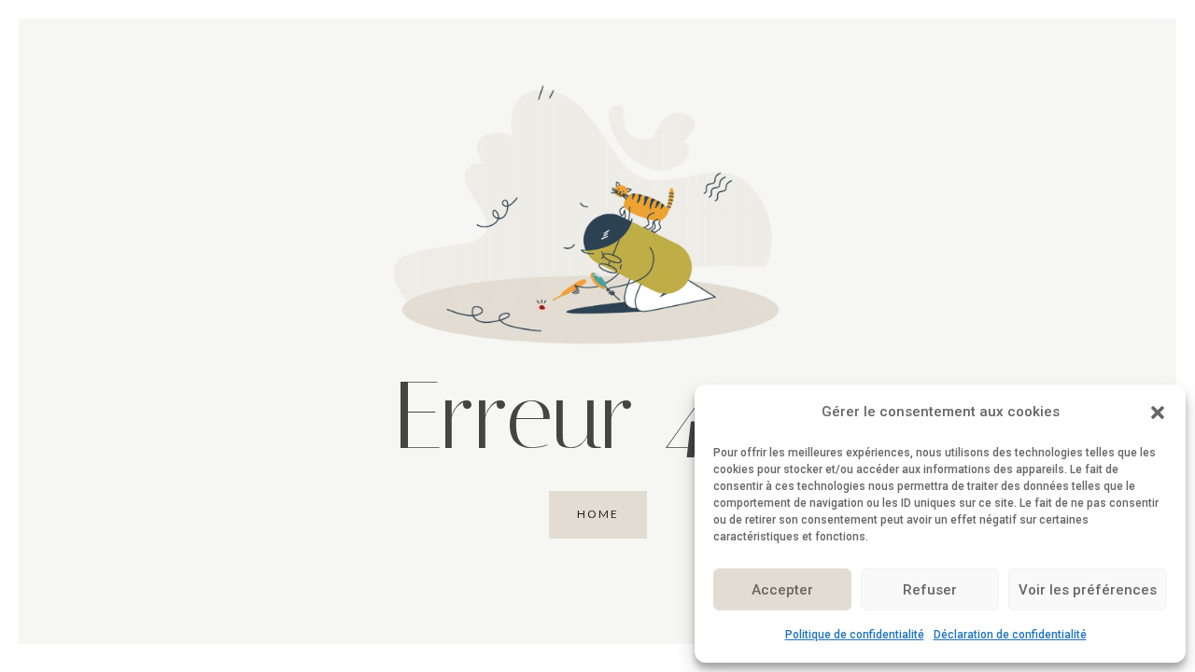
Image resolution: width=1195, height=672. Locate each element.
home (598, 514)
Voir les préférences (1088, 589)
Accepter (782, 589)
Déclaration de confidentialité (1010, 634)
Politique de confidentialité (854, 634)
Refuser (930, 589)
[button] (1157, 412)
